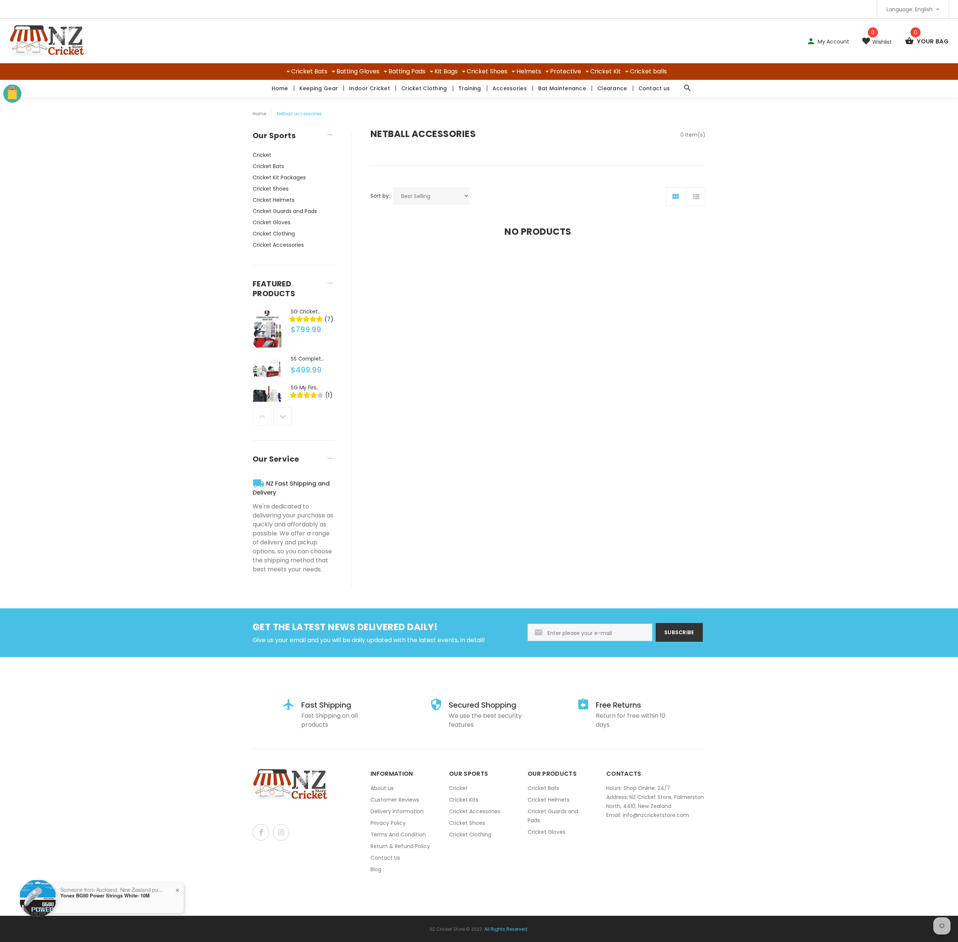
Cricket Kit (605, 71)
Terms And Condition (398, 834)
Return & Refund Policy (400, 846)
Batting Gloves (357, 71)
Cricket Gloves (271, 222)
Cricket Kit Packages (279, 177)
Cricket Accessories (278, 245)
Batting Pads (406, 71)
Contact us (654, 88)
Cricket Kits (463, 799)
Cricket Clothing (424, 88)
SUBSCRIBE (679, 632)
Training (469, 88)
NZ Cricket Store (447, 929)
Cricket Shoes (487, 71)
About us (382, 788)
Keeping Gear (318, 88)
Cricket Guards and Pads (285, 211)
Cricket (262, 155)
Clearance (612, 88)
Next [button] (282, 416)
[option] (294, 331)
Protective (565, 71)
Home (280, 88)
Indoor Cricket (369, 88)
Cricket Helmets (274, 200)
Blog (375, 869)
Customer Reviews (394, 799)
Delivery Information (397, 811)
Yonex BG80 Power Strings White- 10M (105, 896)
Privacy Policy (388, 823)
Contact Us (385, 858)
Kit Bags (446, 71)
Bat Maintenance (562, 88)
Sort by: (380, 196)
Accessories (509, 88)
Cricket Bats (309, 71)
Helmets (528, 71)
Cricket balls (648, 71)
